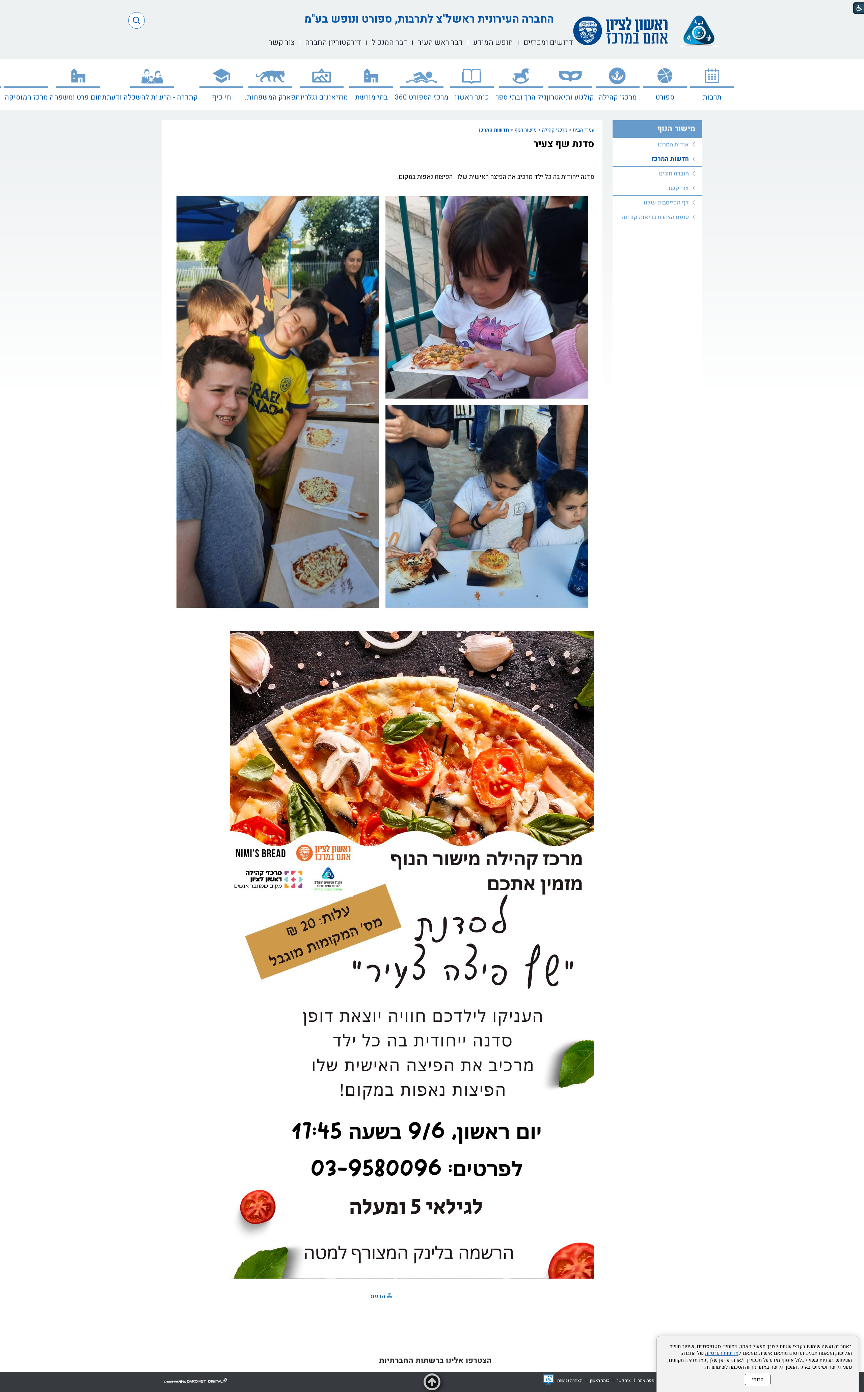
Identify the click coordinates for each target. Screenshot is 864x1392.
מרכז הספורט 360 (421, 97)
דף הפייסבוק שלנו (666, 202)
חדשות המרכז (493, 130)
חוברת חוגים (674, 173)
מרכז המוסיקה (26, 97)
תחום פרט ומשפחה (78, 97)
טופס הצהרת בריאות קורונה (655, 217)
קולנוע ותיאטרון (570, 97)
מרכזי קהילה (618, 97)
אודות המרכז (673, 144)
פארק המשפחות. (270, 97)
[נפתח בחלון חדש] (548, 1379)
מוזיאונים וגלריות (321, 97)
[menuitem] (712, 84)
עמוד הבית (583, 130)
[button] (136, 20)
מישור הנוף (525, 130)
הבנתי (757, 1379)
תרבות (712, 97)
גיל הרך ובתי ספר (520, 97)
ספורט (664, 97)
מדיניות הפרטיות (721, 1353)
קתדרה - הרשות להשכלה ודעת (152, 97)
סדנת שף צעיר (564, 144)
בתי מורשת (371, 97)
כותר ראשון (472, 97)
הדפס (378, 1296)
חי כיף (221, 97)
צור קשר (678, 188)
